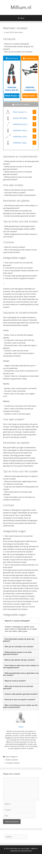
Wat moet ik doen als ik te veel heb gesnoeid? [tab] (18, 687)
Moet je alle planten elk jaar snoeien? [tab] (20, 660)
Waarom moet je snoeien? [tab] (15, 681)
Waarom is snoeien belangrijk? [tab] (17, 621)
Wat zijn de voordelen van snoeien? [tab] (19, 647)
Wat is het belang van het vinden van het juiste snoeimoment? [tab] (20, 706)
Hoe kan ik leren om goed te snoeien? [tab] (20, 700)
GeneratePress (26, 851)
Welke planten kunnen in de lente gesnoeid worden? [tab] (17, 653)
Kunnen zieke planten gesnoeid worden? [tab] (21, 694)
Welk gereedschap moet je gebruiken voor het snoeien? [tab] (21, 674)
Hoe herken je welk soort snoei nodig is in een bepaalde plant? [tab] (21, 666)
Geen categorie (11, 756)
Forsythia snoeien (12, 763)
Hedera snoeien (11, 760)
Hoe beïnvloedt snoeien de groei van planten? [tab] (18, 640)
